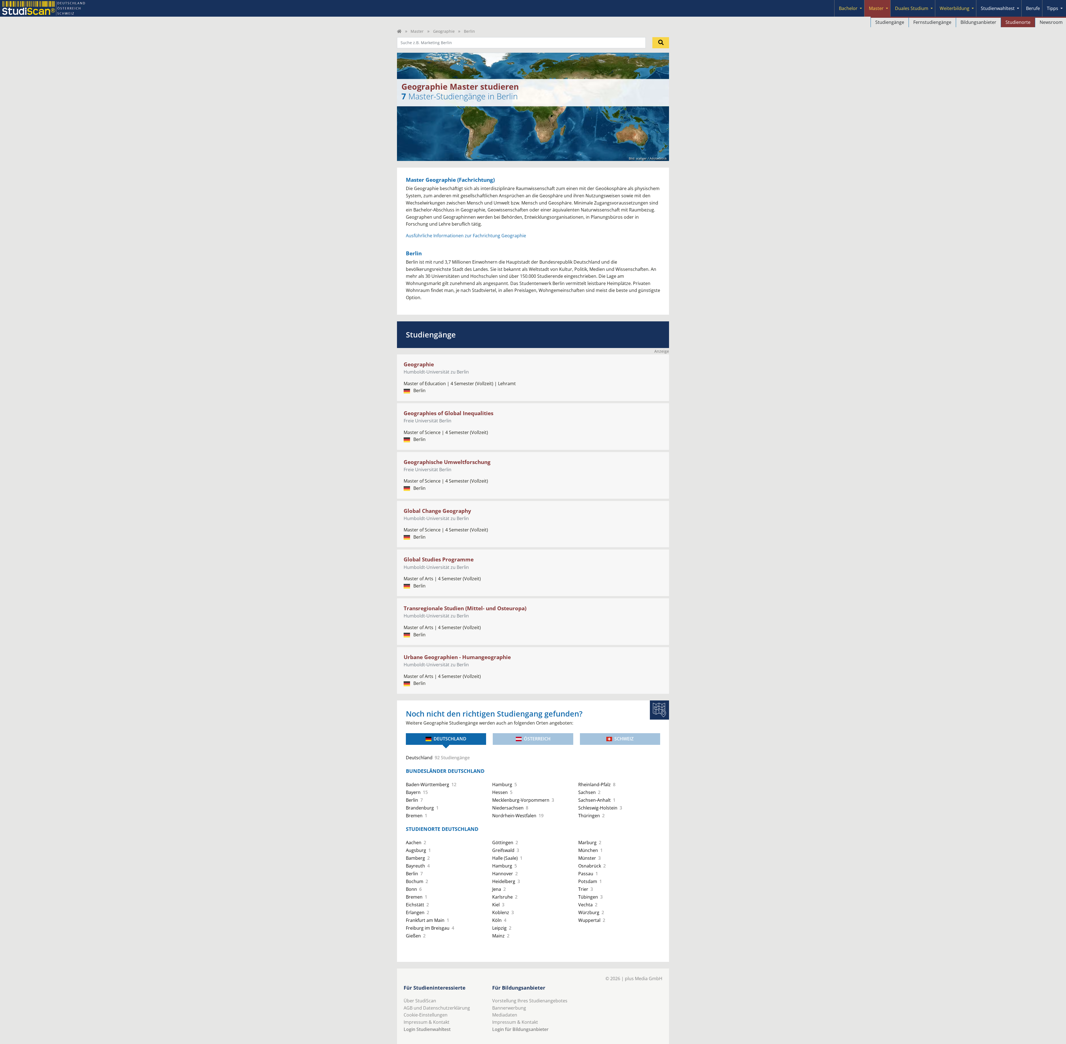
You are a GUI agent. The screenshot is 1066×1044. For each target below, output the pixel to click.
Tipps (1052, 8)
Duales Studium (911, 8)
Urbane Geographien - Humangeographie (457, 657)
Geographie (444, 31)
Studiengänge (889, 22)
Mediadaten (504, 1015)
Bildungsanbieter (978, 22)
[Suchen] (660, 42)
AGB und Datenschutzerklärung (437, 1008)
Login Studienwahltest (427, 1029)
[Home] (399, 31)
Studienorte (1017, 22)
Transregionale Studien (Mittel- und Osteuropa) (465, 608)
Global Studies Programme (439, 559)
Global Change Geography (437, 511)
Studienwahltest (998, 8)
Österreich (537, 739)
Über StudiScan (420, 1001)
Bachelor (848, 8)
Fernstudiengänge (932, 22)
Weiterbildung (954, 8)
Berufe (1033, 8)
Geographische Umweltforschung (447, 462)
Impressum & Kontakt (426, 1022)
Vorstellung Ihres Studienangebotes (529, 1001)
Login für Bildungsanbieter (520, 1029)
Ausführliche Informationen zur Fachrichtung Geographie (466, 236)
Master (876, 8)
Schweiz (623, 739)
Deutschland (450, 739)
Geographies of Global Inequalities (448, 413)
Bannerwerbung (509, 1008)
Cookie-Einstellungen (425, 1015)
